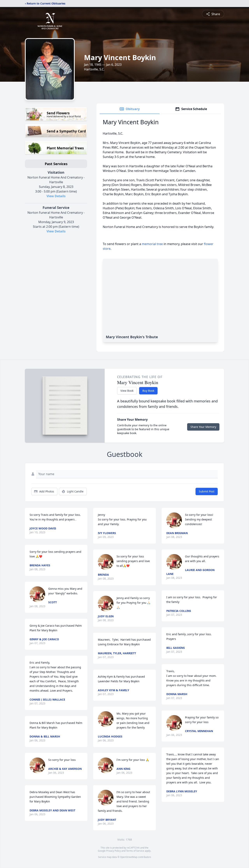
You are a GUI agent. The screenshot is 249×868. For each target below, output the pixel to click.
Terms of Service (135, 850)
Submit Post (206, 491)
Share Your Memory (203, 427)
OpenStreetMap (128, 857)
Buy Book (148, 390)
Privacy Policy (113, 850)
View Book (126, 390)
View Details (56, 196)
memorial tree (152, 244)
